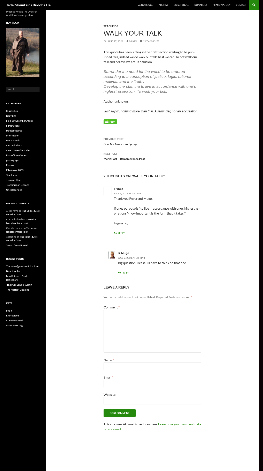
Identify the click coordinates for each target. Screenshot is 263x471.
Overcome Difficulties (18, 150)
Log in (9, 310)
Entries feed (12, 315)
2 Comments (151, 41)
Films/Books (13, 125)
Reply (121, 232)
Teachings (111, 26)
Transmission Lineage (17, 184)
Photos (10, 165)
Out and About (14, 145)
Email (108, 377)
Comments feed (14, 320)
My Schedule (181, 4)
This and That (13, 179)
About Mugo (145, 4)
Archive (163, 4)
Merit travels (13, 140)
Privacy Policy (222, 4)
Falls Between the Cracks (19, 120)
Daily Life (11, 115)
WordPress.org (14, 325)
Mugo (133, 41)
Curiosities (12, 110)
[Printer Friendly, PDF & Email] (110, 121)
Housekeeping (14, 130)
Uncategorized (14, 189)
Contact (241, 4)
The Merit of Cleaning (17, 289)
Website (109, 394)
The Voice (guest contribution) (22, 266)
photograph (12, 160)
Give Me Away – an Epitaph (121, 142)
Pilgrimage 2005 (15, 170)
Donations (200, 4)
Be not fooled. (21, 245)
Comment (112, 307)
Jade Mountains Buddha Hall (29, 5)
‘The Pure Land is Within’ (19, 284)
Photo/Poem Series (16, 155)
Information (12, 135)
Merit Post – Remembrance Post (124, 156)
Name (109, 360)
